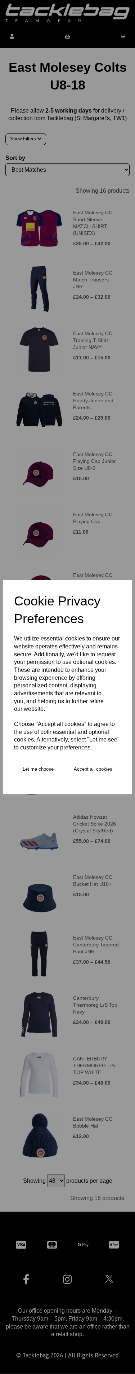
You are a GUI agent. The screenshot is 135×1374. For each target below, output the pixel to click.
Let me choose (38, 769)
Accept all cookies (93, 769)
